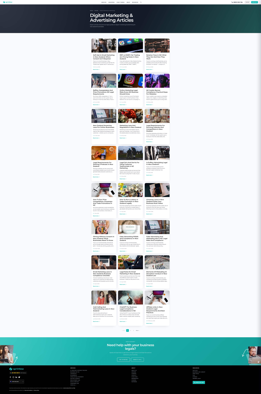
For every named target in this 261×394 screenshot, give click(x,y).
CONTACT (254, 2)
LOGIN (247, 2)
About (128, 2)
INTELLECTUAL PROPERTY (77, 376)
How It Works (120, 2)
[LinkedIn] (16, 377)
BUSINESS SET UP (74, 371)
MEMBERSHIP (135, 378)
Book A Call (137, 359)
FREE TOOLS (196, 373)
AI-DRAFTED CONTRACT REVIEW (78, 370)
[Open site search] (140, 2)
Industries (111, 2)
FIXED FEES (135, 376)
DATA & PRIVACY (74, 381)
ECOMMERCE (73, 375)
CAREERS (134, 373)
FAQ (194, 375)
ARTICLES (195, 370)
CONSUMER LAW (74, 383)
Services (103, 2)
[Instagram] (13, 377)
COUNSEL (134, 380)
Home (91, 10)
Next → (137, 330)
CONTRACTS (73, 373)
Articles (96, 10)
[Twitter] (19, 377)
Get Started (123, 359)
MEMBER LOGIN (197, 378)
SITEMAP (195, 376)
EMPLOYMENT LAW (75, 380)
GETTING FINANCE (75, 378)
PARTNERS (134, 381)
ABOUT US (134, 370)
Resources (135, 2)
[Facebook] (10, 377)
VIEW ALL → (73, 385)
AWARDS (134, 371)
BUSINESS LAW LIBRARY (199, 371)
